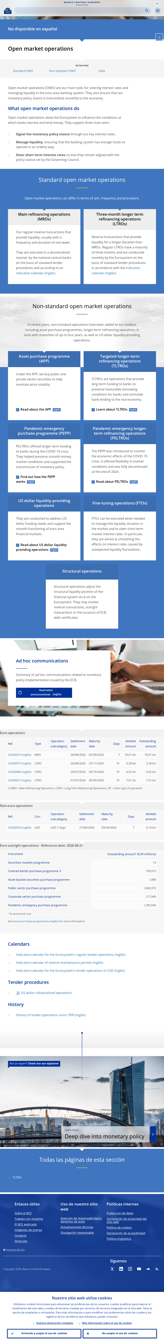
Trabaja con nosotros (29, 1219)
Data (102, 71)
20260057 (14, 780)
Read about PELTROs (112, 482)
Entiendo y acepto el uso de (44, 1333)
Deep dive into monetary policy (104, 1134)
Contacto (21, 1235)
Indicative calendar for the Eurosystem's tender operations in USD (65, 971)
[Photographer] (161, 714)
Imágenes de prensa (28, 1230)
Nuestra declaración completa (54, 1323)
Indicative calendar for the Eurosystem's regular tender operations (65, 955)
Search (146, 10)
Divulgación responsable (77, 1232)
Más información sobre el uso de (107, 1323)
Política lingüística (119, 1239)
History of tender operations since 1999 (45, 1015)
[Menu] (157, 10)
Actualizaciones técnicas (77, 1227)
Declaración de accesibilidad (126, 1233)
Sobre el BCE (23, 1213)
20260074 (14, 755)
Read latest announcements (42, 692)
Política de (119, 1227)
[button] (157, 3)
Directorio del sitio (15, 1250)
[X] (112, 1269)
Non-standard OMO (62, 71)
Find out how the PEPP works (35, 480)
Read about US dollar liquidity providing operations (41, 548)
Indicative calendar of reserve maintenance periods (54, 963)
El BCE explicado (26, 1224)
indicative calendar (30, 273)
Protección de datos (120, 1213)
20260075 (14, 763)
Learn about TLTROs (111, 409)
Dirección (21, 1241)
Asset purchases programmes (31, 921)
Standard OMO (23, 71)
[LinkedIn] (121, 1269)
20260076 (14, 827)
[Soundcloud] (148, 1269)
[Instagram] (130, 1269)
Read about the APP (35, 409)
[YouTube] (139, 1269)
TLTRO (17, 1177)
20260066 (14, 772)
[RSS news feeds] (157, 1269)
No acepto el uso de (120, 1333)
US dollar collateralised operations (46, 993)
